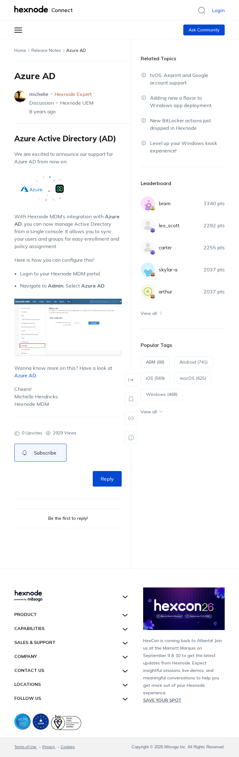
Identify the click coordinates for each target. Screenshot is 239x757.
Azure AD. (25, 375)
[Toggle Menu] (18, 30)
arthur (165, 291)
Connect (62, 10)
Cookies (68, 747)
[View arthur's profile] (148, 291)
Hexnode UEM (76, 103)
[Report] (131, 437)
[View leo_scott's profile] (148, 225)
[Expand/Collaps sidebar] (131, 379)
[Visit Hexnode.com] (32, 9)
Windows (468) (161, 394)
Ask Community (204, 30)
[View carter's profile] (148, 247)
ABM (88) (155, 362)
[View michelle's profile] (20, 96)
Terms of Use (25, 747)
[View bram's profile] (148, 203)
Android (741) (194, 362)
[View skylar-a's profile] (148, 269)
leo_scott (169, 225)
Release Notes (46, 50)
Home (20, 50)
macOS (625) (193, 378)
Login (218, 10)
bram (165, 203)
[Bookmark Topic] (131, 399)
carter (165, 247)
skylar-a (168, 269)
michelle (38, 94)
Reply (107, 479)
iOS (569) (155, 378)
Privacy (49, 747)
